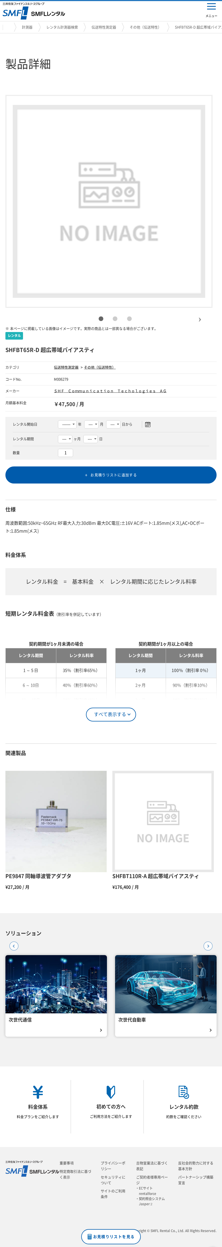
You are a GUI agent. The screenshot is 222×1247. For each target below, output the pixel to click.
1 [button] (101, 319)
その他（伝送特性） (145, 27)
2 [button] (115, 319)
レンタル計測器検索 (62, 27)
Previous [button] (12, 944)
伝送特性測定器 (104, 27)
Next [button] (200, 315)
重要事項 (67, 1163)
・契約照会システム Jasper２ (152, 1201)
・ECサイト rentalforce (147, 1191)
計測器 (27, 27)
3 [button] (129, 319)
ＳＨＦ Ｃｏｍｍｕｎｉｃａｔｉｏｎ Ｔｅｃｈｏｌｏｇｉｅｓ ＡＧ (110, 391)
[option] (109, 201)
